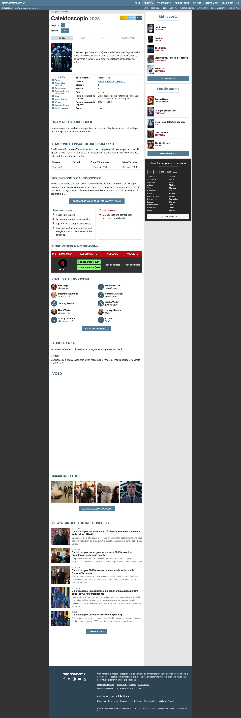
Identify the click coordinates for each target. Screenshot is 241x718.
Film (137, 3)
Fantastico (151, 207)
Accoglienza (61, 99)
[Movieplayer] (74, 673)
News (146, 8)
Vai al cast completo (96, 328)
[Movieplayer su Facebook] (64, 679)
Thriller (172, 207)
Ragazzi (172, 196)
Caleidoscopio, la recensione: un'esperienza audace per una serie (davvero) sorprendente (105, 592)
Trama (58, 80)
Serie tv (65, 12)
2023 (175, 172)
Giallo (149, 210)
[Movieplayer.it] (13, 3)
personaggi (182, 3)
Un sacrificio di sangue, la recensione (25, 8)
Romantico (173, 199)
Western (172, 210)
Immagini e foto (62, 105)
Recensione (60, 88)
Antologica (151, 179)
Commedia (151, 191)
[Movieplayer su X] (69, 679)
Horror (171, 179)
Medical (172, 185)
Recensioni (155, 8)
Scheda (62, 38)
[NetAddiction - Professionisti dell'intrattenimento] (119, 696)
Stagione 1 (57, 167)
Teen (171, 205)
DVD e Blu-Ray (233, 8)
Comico (150, 188)
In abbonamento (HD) (88, 267)
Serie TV (148, 3)
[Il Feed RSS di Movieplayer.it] (84, 679)
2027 (150, 172)
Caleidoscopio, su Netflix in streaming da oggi (97, 614)
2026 (157, 172)
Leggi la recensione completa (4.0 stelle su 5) (96, 201)
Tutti (65, 30)
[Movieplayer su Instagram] (74, 679)
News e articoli (62, 108)
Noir (170, 191)
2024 (169, 172)
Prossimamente (218, 8)
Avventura (151, 182)
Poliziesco (109, 81)
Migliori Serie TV (170, 8)
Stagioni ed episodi (60, 84)
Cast (83, 38)
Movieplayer (55, 12)
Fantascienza (152, 205)
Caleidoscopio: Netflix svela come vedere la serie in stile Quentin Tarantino (103, 572)
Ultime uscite (202, 8)
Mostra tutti (96, 631)
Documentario (153, 196)
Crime (149, 193)
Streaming (211, 3)
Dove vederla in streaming (62, 92)
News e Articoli (128, 38)
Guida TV (227, 3)
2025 (163, 172)
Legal (171, 182)
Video (58, 102)
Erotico (150, 202)
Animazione (152, 177)
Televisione (164, 3)
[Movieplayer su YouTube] (79, 679)
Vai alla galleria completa (96, 509)
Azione (101, 81)
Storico (172, 202)
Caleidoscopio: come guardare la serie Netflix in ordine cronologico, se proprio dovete (102, 554)
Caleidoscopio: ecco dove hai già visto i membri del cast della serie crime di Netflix (106, 533)
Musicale (172, 188)
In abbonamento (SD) (89, 262)
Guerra (172, 177)
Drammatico (120, 81)
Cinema (197, 3)
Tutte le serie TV (187, 8)
